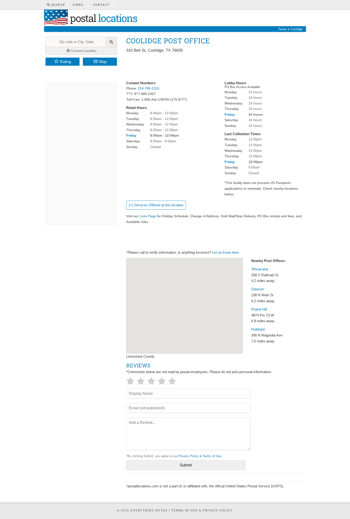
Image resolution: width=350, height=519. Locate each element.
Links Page (147, 216)
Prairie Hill (259, 309)
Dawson (257, 289)
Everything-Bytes (149, 510)
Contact (101, 4)
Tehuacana (259, 269)
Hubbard (258, 329)
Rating (65, 61)
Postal (102, 18)
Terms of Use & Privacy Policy (202, 510)
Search (57, 4)
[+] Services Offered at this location (156, 205)
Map (103, 61)
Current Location (83, 51)
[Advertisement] (213, 67)
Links (78, 4)
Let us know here (225, 252)
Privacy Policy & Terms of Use (200, 456)
